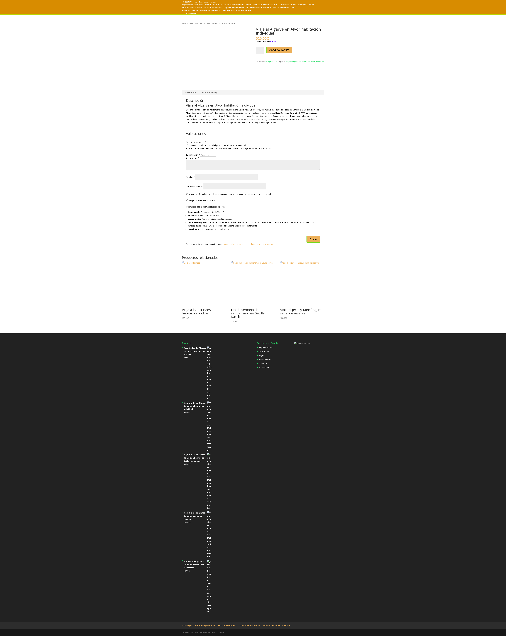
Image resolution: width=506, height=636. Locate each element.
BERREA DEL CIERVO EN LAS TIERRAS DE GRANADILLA (201, 10)
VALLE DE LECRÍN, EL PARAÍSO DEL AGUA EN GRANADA (202, 8)
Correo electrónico (194, 186)
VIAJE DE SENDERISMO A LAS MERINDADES (261, 5)
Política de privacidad (205, 625)
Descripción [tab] (190, 92)
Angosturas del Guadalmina (192, 5)
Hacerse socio (265, 359)
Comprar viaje (192, 24)
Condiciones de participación (276, 625)
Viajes (261, 355)
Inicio (184, 24)
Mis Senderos (264, 367)
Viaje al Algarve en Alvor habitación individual (305, 61)
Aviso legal (187, 625)
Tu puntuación (193, 155)
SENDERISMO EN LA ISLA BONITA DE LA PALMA (297, 5)
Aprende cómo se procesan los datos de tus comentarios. (248, 244)
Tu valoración (192, 158)
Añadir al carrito (279, 50)
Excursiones (264, 351)
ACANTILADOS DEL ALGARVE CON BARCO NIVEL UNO (224, 5)
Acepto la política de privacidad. (202, 200)
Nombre (190, 177)
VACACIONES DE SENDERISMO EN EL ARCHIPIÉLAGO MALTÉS (272, 8)
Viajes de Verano (266, 347)
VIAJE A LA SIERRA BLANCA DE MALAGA (237, 10)
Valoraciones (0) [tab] (209, 92)
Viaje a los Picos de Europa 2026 (236, 8)
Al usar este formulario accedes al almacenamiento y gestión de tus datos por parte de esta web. (231, 194)
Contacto (263, 363)
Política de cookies (226, 625)
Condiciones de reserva (249, 625)
